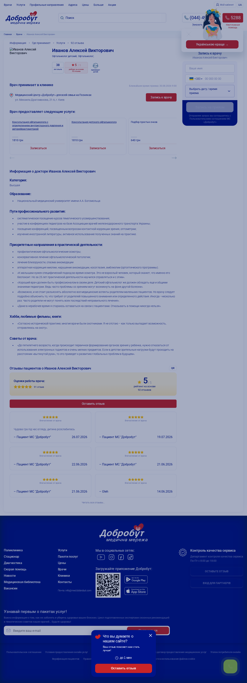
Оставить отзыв (123, 668)
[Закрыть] (150, 635)
